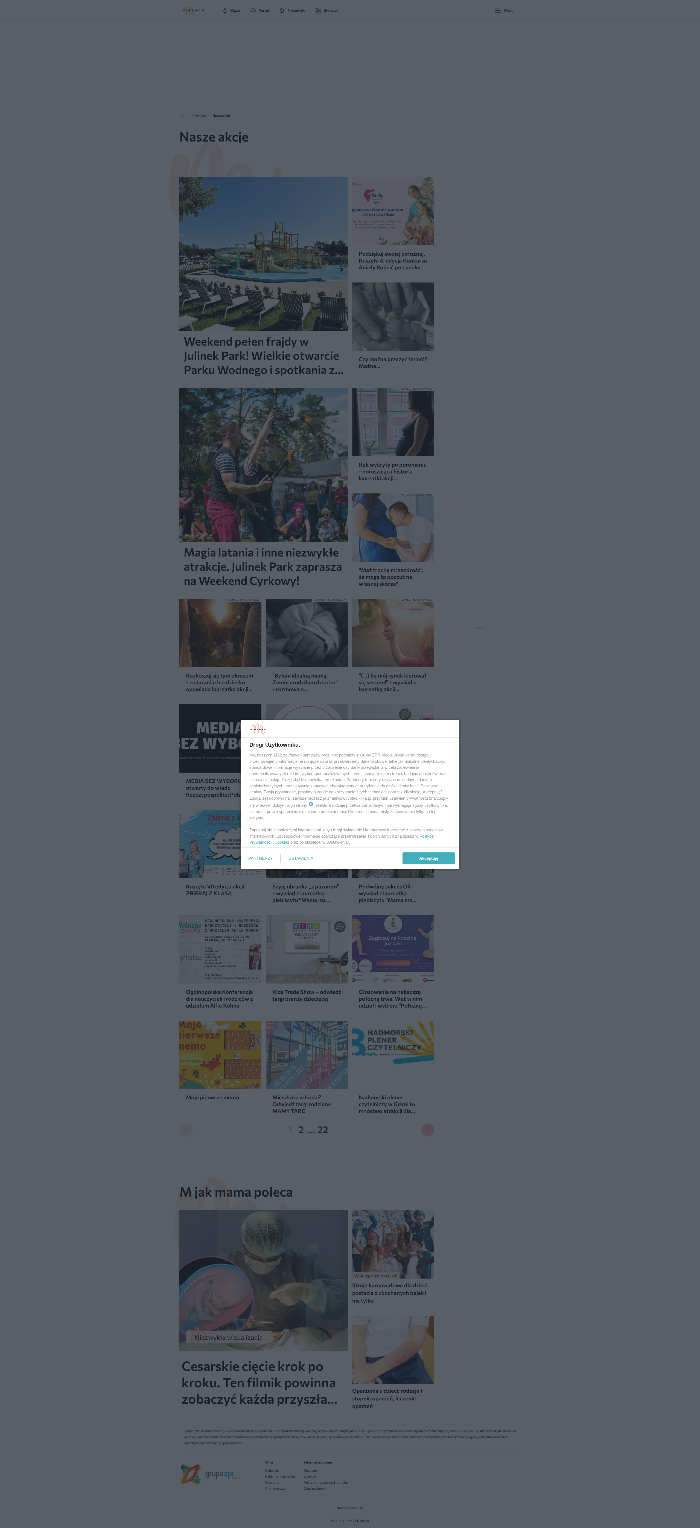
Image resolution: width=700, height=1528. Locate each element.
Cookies (282, 842)
